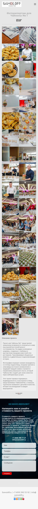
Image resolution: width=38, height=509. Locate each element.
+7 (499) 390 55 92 (21, 492)
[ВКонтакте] (15, 499)
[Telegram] (19, 499)
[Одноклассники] (17, 499)
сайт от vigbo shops (19, 504)
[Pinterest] (23, 499)
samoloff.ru (19, 495)
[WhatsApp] (21, 499)
